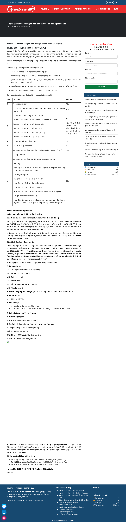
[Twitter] (112, 2)
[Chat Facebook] (4, 506)
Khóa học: (88, 70)
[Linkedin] (116, 2)
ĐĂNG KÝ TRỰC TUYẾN (24, 2)
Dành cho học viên (102, 9)
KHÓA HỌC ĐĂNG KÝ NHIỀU (61, 9)
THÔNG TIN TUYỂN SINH (83, 9)
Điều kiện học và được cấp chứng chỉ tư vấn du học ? (101, 150)
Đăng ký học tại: (90, 78)
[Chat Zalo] (4, 512)
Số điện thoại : (90, 61)
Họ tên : (88, 53)
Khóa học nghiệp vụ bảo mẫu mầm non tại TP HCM (100, 99)
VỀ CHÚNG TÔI (12, 2)
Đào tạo (16, 26)
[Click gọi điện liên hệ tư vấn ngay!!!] (4, 518)
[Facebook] (108, 2)
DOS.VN (72, 521)
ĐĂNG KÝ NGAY (101, 87)
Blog (116, 9)
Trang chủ (45, 9)
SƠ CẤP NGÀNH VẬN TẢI (26, 26)
